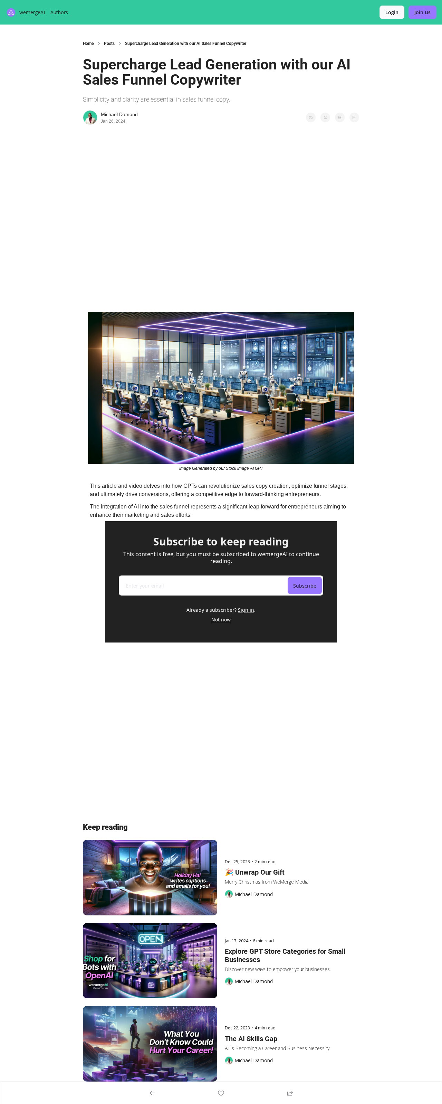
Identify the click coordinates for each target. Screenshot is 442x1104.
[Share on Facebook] (311, 117)
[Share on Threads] (340, 117)
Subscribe (304, 585)
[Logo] (11, 12)
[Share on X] (325, 117)
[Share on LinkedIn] (354, 117)
